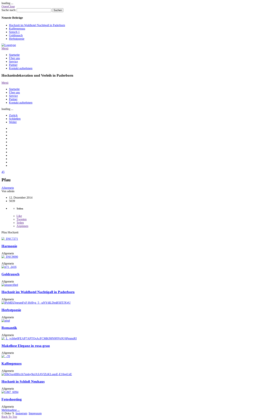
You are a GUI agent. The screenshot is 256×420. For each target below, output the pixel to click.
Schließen (15, 118)
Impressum (35, 413)
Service (13, 61)
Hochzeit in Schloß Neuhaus (23, 381)
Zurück (13, 115)
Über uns (14, 58)
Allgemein (7, 187)
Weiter (13, 122)
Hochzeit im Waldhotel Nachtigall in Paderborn (37, 25)
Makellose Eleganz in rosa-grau (25, 346)
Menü (4, 48)
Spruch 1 (14, 32)
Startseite (14, 54)
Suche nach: (8, 10)
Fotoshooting (11, 399)
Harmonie (9, 246)
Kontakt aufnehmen (20, 68)
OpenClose (8, 6)
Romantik (9, 328)
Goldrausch (16, 35)
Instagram (21, 413)
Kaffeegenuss (17, 28)
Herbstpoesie (16, 38)
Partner (13, 65)
